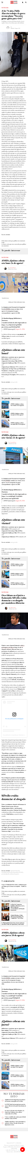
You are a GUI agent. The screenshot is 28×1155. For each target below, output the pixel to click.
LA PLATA (20, 872)
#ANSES (18, 325)
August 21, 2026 (20, 329)
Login (3, 242)
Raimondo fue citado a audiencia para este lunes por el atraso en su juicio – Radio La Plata (14, 886)
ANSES (8, 309)
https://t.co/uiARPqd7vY (9, 496)
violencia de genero (14, 874)
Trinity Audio (16, 302)
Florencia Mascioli (12, 872)
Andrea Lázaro (13, 607)
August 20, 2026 (20, 501)
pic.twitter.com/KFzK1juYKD (11, 327)
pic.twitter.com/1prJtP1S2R (10, 498)
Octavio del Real (13, 267)
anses (11, 382)
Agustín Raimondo (15, 870)
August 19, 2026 (20, 1000)
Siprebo (8, 874)
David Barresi (5, 872)
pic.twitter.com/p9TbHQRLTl (11, 998)
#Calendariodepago (7, 318)
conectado (16, 244)
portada (15, 382)
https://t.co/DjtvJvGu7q (9, 325)
